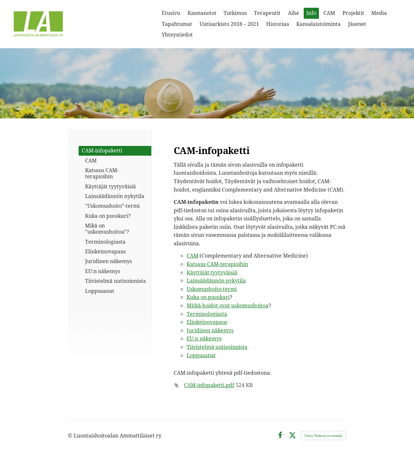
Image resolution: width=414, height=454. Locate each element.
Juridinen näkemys (210, 330)
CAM (192, 255)
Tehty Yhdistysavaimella (323, 435)
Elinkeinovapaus (207, 322)
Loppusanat (201, 355)
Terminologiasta (207, 313)
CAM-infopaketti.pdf (209, 385)
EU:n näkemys (204, 338)
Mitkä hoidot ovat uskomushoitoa (227, 305)
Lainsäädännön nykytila (216, 280)
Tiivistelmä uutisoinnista (217, 346)
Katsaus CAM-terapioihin (217, 264)
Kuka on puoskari (208, 297)
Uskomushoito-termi (212, 289)
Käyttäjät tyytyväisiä (212, 272)
